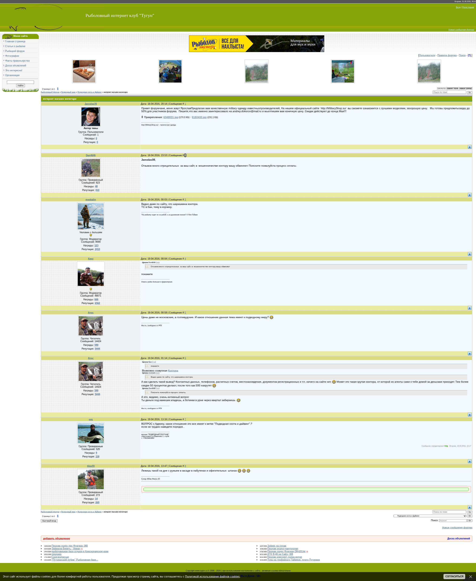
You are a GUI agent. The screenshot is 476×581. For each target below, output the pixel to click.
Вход (458, 7)
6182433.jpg (199, 117)
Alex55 (91, 466)
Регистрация (468, 7)
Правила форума (447, 55)
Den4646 (91, 155)
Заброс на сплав (276, 545)
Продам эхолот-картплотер (282, 548)
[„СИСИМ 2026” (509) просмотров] (256, 82)
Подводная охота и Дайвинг (90, 92)
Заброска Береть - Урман (66, 548)
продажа (56, 554)
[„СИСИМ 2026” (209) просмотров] (429, 82)
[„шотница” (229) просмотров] (84, 82)
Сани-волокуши (60, 557)
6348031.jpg (170, 117)
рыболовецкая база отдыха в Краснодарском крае (80, 551)
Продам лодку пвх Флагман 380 (70, 545)
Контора (173, 370)
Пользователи (427, 55)
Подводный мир (68, 92)
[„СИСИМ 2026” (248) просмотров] (343, 82)
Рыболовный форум (50, 92)
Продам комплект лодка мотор (284, 557)
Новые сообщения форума (461, 29)
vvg (91, 419)
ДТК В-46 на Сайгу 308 (280, 554)
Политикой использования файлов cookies (212, 576)
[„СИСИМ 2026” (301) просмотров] (170, 82)
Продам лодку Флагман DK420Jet (286, 551)
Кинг (91, 258)
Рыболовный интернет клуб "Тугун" (120, 15)
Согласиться (454, 576)
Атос (91, 312)
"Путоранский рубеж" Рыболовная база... (75, 559)
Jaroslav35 (91, 103)
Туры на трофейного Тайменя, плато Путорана (293, 559)
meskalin (91, 199)
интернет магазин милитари (116, 92)
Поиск (462, 55)
